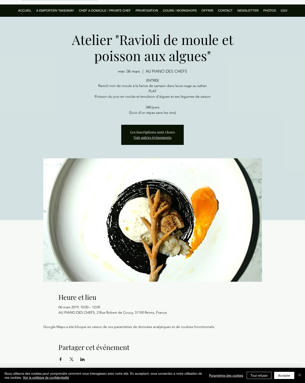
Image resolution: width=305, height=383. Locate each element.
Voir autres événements (152, 137)
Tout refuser (259, 375)
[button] (179, 10)
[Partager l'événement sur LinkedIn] (82, 359)
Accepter (284, 375)
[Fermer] (299, 375)
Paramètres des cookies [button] (226, 375)
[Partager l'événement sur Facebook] (60, 359)
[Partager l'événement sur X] (71, 359)
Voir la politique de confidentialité (46, 377)
